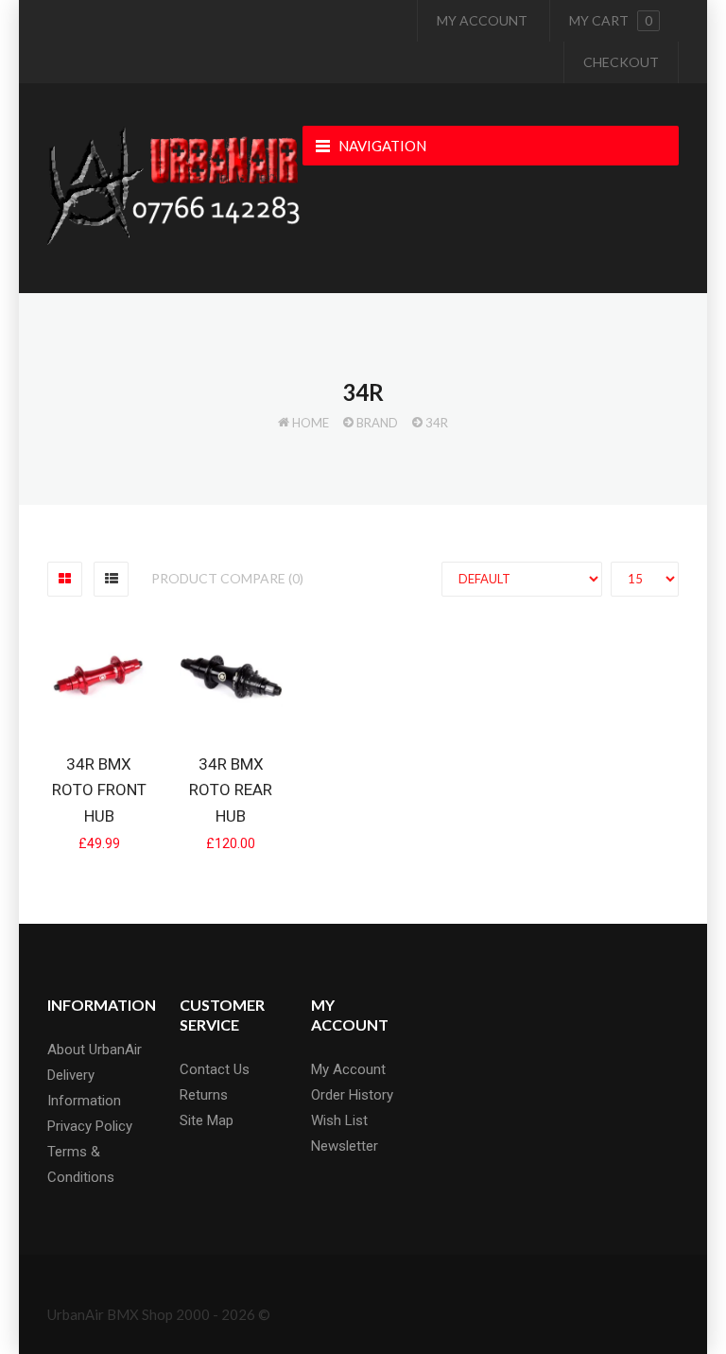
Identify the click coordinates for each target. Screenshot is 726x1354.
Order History (352, 1094)
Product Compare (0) (227, 578)
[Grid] (64, 579)
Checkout (621, 62)
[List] (111, 579)
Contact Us (215, 1069)
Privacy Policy (89, 1126)
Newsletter (344, 1145)
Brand (377, 422)
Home (310, 422)
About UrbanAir (94, 1049)
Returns (204, 1094)
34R (436, 422)
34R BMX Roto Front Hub (99, 790)
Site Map (206, 1120)
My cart (610, 20)
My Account (482, 20)
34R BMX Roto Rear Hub (230, 790)
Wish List (339, 1120)
